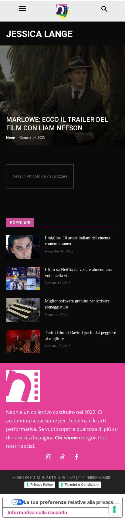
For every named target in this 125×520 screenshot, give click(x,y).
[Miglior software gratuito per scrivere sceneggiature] (23, 310)
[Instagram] (48, 457)
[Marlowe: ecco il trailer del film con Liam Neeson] (62, 95)
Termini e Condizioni (82, 484)
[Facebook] (76, 457)
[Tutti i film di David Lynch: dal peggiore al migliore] (23, 341)
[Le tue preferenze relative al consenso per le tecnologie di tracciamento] (114, 509)
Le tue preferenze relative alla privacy (68, 502)
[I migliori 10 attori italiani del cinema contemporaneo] (23, 247)
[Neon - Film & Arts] (62, 12)
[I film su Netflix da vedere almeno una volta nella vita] (23, 278)
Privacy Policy (41, 484)
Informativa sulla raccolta (37, 512)
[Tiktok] (62, 457)
